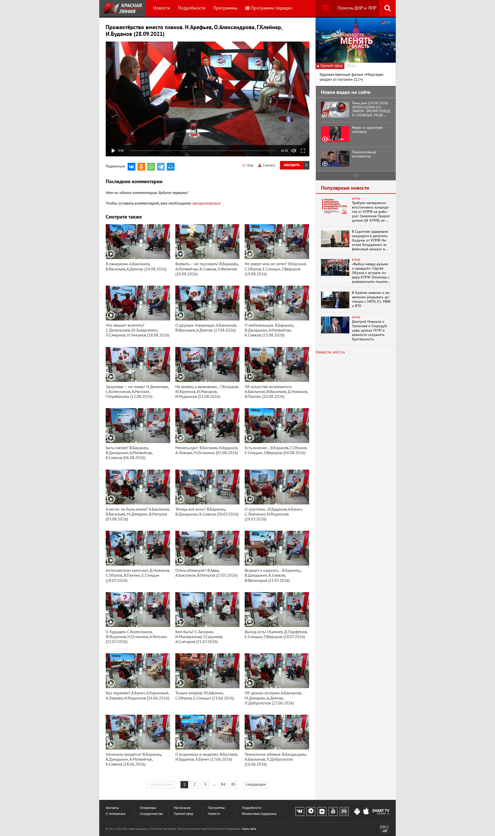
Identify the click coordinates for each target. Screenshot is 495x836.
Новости (161, 8)
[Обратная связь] (325, 8)
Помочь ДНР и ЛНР (356, 8)
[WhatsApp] (151, 167)
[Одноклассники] (141, 167)
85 (233, 784)
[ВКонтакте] (131, 167)
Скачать (269, 165)
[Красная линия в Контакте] (299, 811)
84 (223, 784)
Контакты (112, 808)
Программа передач (271, 8)
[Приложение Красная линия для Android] (357, 812)
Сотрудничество (151, 814)
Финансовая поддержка (259, 814)
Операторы (148, 808)
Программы (225, 8)
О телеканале (116, 814)
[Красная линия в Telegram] (311, 811)
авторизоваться (206, 203)
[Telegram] (161, 167)
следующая (255, 784)
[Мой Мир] (171, 167)
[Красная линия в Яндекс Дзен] (322, 811)
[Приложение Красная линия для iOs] (366, 812)
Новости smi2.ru (330, 352)
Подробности (191, 8)
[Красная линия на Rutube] (344, 811)
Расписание (182, 808)
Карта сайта (249, 829)
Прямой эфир (183, 814)
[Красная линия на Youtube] (333, 811)
